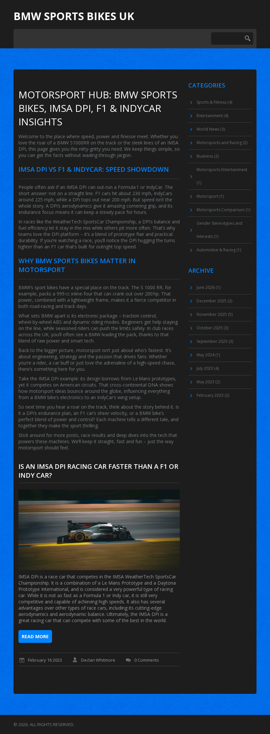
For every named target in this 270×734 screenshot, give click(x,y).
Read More (35, 636)
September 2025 (215, 341)
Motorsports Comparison (223, 210)
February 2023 (213, 395)
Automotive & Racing (219, 250)
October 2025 (212, 328)
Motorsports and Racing (222, 142)
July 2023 (208, 368)
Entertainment (212, 115)
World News (211, 129)
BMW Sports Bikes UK (74, 16)
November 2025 (214, 314)
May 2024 (208, 355)
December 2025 (214, 301)
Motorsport (210, 196)
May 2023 (208, 382)
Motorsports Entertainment (222, 176)
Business (208, 156)
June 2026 (208, 287)
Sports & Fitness (214, 102)
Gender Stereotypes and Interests (219, 229)
